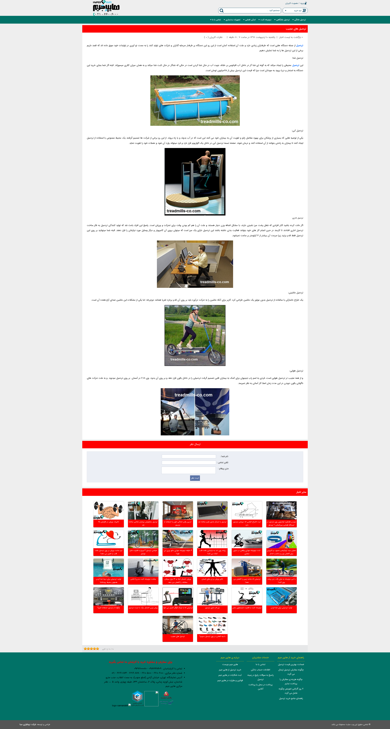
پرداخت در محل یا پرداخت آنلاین (260, 687)
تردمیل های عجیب (296, 29)
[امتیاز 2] (86, 648)
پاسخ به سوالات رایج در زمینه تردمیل (260, 677)
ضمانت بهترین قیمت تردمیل (291, 664)
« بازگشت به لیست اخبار (291, 37)
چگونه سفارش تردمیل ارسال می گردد (291, 672)
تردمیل (295, 65)
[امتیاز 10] (98, 648)
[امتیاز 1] (84, 648)
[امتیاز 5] (90, 648)
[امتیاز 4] (89, 648)
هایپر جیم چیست (230, 664)
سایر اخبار (301, 492)
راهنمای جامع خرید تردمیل (291, 698)
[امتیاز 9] (97, 648)
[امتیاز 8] (95, 648)
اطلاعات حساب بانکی (260, 670)
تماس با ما (260, 664)
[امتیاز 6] (92, 648)
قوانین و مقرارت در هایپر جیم (230, 680)
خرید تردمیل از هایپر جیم (230, 670)
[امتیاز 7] (93, 648)
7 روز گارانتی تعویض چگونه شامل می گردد (291, 691)
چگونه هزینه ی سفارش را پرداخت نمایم (291, 681)
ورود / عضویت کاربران (294, 3)
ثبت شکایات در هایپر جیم (230, 675)
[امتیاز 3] (87, 648)
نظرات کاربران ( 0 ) (213, 37)
